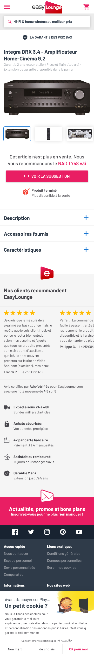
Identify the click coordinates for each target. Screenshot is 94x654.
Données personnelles (64, 560)
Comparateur (14, 574)
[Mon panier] (86, 7)
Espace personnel (18, 560)
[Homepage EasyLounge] (47, 6)
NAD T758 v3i (72, 163)
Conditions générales (63, 553)
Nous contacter (16, 553)
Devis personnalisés (19, 567)
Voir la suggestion (50, 176)
